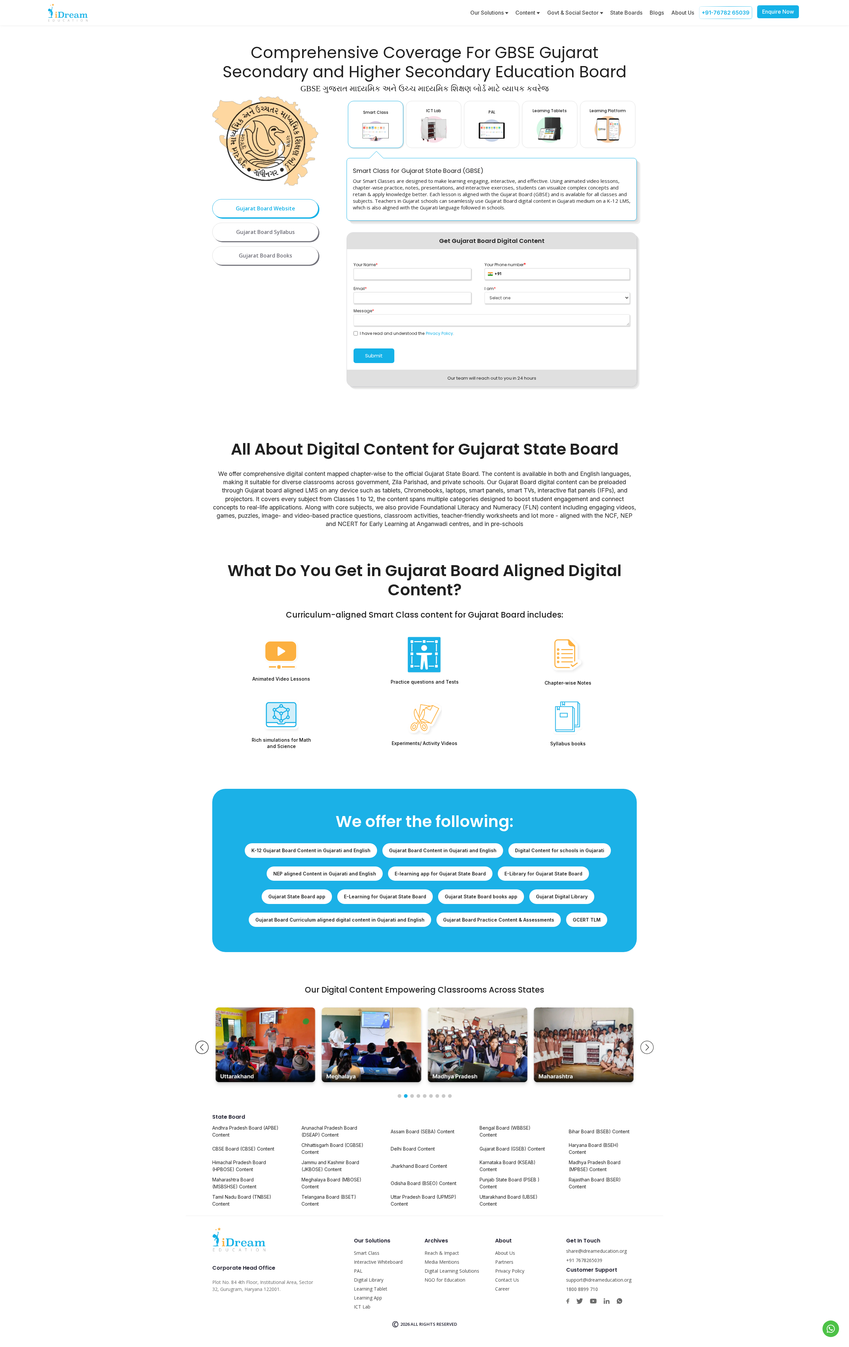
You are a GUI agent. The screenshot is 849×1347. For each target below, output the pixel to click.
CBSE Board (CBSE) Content (243, 1149)
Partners (504, 1262)
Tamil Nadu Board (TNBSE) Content (241, 1200)
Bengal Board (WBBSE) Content (505, 1131)
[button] (202, 1047)
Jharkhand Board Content (419, 1166)
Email (360, 288)
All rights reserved (434, 1324)
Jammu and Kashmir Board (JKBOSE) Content (330, 1166)
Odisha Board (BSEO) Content (423, 1183)
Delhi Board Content (413, 1149)
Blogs (657, 12)
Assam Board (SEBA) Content (422, 1131)
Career (502, 1289)
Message (364, 311)
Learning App (368, 1298)
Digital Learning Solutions (451, 1271)
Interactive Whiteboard (378, 1262)
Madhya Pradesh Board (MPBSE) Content (594, 1166)
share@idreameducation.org (596, 1251)
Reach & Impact (441, 1253)
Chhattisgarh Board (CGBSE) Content (332, 1148)
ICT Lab (362, 1307)
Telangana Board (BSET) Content (328, 1200)
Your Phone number (505, 264)
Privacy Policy (439, 333)
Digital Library (368, 1280)
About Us (682, 12)
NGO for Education (444, 1280)
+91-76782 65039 (726, 12)
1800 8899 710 (582, 1289)
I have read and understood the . (406, 333)
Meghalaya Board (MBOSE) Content (331, 1183)
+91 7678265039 (584, 1260)
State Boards (626, 12)
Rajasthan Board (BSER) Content (595, 1183)
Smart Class (366, 1253)
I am (490, 288)
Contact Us (507, 1280)
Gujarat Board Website (265, 208)
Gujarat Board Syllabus (265, 232)
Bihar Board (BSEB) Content (599, 1131)
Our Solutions (487, 12)
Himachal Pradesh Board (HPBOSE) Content (239, 1166)
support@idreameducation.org (598, 1280)
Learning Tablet (370, 1289)
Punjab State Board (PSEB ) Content (510, 1183)
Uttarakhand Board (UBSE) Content (509, 1200)
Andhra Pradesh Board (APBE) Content (245, 1131)
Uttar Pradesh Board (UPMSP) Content (423, 1200)
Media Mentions (441, 1262)
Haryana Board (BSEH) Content (594, 1148)
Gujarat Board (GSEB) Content (512, 1149)
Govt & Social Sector (573, 12)
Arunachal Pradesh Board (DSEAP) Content (329, 1131)
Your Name (366, 264)
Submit (374, 355)
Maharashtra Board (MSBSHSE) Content (234, 1183)
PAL (358, 1271)
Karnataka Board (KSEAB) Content (508, 1166)
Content (526, 12)
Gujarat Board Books (265, 255)
